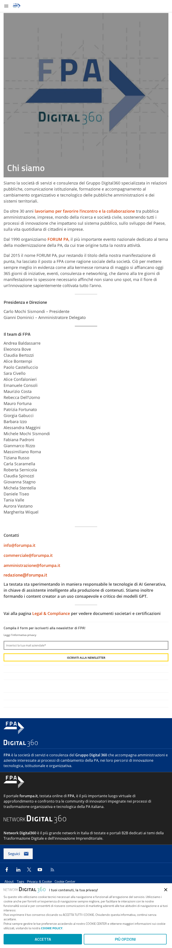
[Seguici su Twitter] (29, 869)
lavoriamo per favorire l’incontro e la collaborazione (85, 211)
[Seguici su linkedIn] (18, 869)
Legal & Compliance (51, 613)
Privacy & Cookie (40, 881)
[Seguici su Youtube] (40, 869)
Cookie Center (65, 881)
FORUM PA (58, 239)
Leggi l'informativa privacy (20, 635)
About (9, 881)
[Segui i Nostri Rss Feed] (51, 869)
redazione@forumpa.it (25, 574)
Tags (21, 881)
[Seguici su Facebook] (6, 869)
